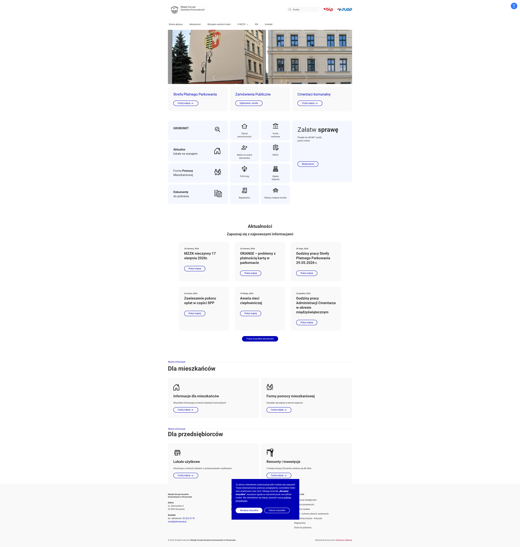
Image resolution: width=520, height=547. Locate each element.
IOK (256, 24)
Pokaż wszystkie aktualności (260, 338)
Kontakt (268, 24)
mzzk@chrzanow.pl (177, 521)
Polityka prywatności (304, 504)
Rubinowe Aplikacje (344, 540)
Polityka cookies (302, 509)
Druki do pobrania (302, 527)
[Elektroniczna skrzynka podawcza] (344, 9)
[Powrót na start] (188, 9)
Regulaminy (300, 523)
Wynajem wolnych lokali (219, 24)
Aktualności (195, 24)
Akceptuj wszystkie (249, 510)
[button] (214, 78)
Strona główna (176, 24)
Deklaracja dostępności (305, 500)
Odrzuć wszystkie (277, 510)
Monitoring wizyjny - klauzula (308, 518)
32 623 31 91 (188, 518)
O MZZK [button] (241, 24)
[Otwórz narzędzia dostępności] (514, 6)
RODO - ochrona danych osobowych (311, 513)
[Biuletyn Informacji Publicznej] (328, 9)
